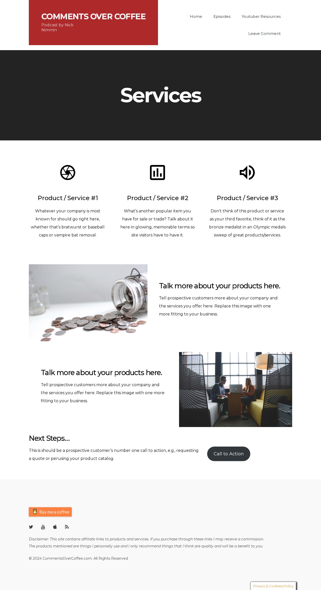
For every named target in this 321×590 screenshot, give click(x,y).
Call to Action (229, 454)
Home (196, 16)
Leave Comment (264, 33)
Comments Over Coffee (93, 17)
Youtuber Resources (261, 16)
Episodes (221, 16)
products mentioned (54, 546)
